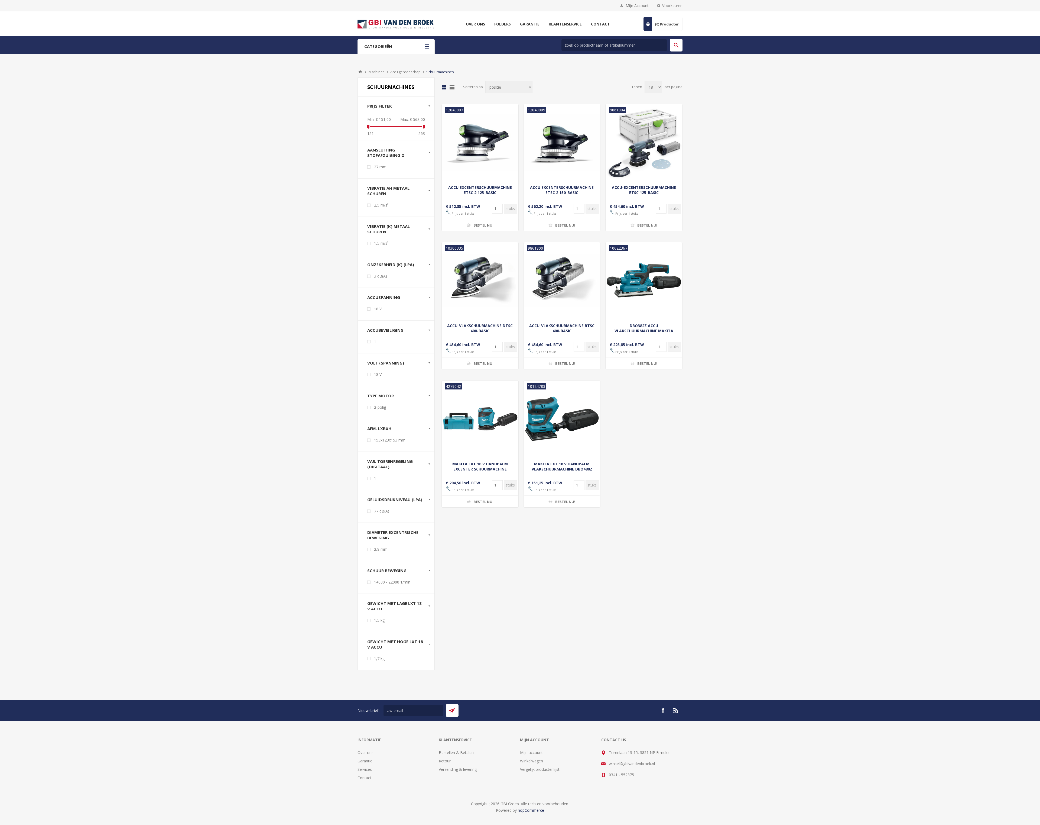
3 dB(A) (380, 276)
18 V (378, 308)
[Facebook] (663, 710)
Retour (445, 760)
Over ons (365, 752)
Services (365, 769)
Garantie (365, 760)
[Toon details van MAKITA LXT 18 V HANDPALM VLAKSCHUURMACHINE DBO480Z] (562, 419)
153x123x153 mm (389, 440)
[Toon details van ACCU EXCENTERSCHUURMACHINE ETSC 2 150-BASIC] (562, 142)
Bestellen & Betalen (456, 752)
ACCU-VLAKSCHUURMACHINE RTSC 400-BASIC (561, 328)
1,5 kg (379, 620)
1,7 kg (379, 658)
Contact (364, 777)
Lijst (452, 87)
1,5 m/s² (381, 243)
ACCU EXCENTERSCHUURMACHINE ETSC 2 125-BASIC (480, 190)
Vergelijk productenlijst (540, 769)
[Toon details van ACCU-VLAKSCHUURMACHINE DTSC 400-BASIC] (480, 280)
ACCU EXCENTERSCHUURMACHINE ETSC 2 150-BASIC (562, 190)
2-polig (380, 407)
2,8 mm (381, 549)
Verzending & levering (458, 769)
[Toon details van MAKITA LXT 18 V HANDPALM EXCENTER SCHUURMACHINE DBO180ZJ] (480, 419)
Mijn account (531, 752)
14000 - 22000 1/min (392, 582)
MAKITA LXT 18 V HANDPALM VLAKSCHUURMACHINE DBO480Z (562, 466)
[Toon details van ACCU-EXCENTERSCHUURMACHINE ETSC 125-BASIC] (644, 142)
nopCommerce (531, 810)
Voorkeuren (672, 5)
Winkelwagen (531, 760)
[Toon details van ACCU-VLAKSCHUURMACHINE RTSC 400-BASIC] (562, 280)
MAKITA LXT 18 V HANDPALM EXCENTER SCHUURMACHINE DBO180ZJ (480, 469)
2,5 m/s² (381, 205)
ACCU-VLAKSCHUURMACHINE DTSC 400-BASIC (480, 328)
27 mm (380, 166)
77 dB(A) (381, 511)
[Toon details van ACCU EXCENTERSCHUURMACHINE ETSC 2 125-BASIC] (480, 142)
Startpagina (360, 71)
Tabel (443, 87)
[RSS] (676, 710)
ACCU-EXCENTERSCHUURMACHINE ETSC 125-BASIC (644, 190)
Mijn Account (637, 5)
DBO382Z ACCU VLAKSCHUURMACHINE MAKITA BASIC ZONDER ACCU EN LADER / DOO (644, 333)
